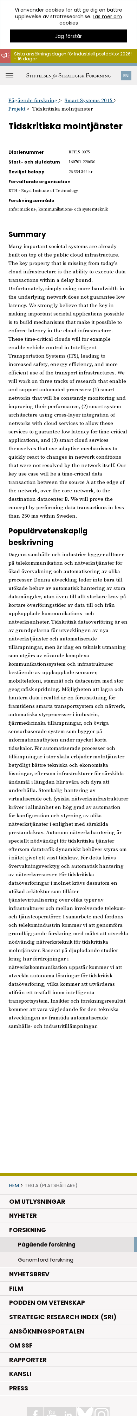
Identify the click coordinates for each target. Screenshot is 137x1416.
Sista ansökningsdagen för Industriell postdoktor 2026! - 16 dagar (73, 56)
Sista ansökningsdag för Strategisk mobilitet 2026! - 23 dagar (73, 66)
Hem (14, 1185)
